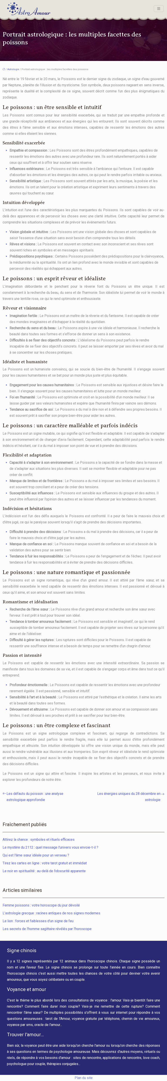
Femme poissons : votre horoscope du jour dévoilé (41, 905)
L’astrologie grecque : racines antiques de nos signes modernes (51, 913)
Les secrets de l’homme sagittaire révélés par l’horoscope (47, 929)
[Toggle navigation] (159, 8)
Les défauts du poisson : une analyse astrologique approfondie (35, 797)
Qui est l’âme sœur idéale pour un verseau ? (36, 855)
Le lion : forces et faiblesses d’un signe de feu (38, 921)
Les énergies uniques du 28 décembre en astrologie (128, 797)
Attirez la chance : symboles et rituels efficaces (39, 839)
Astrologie (13, 69)
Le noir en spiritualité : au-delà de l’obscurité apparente (44, 871)
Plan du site (84, 1078)
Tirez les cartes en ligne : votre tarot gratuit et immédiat (45, 863)
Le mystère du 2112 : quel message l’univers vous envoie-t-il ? (50, 847)
